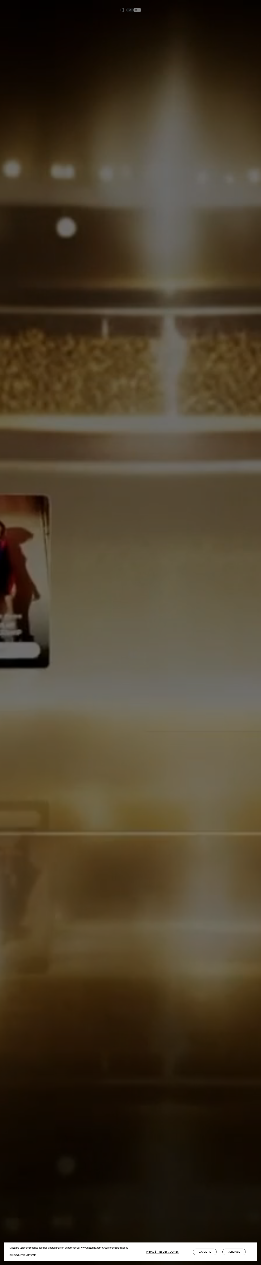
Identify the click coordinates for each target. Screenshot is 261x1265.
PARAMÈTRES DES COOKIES (162, 1251)
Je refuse (234, 1251)
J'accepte (205, 1251)
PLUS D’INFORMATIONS (23, 1255)
